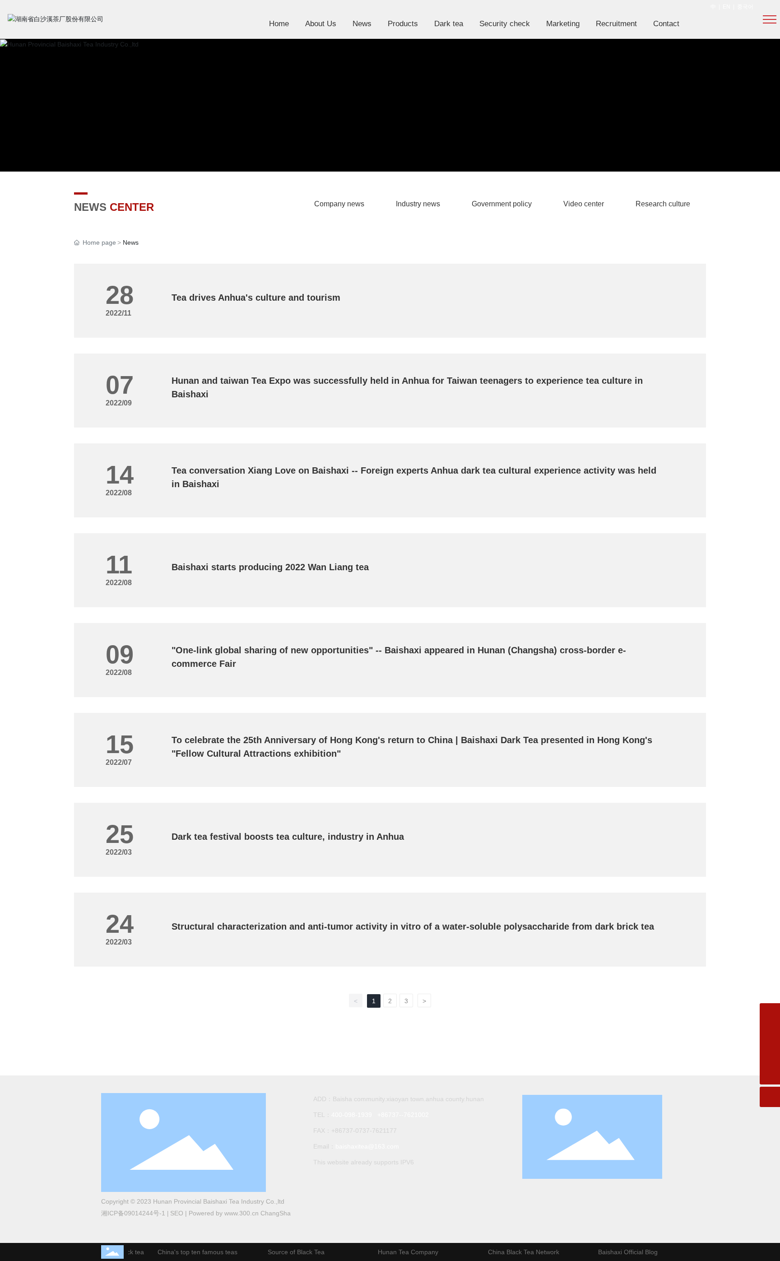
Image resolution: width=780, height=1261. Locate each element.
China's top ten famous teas (191, 1252)
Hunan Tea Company (401, 1252)
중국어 (745, 7)
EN (726, 7)
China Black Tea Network (516, 1252)
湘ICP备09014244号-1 (133, 1213)
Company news (339, 204)
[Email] (770, 1034)
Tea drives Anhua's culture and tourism (256, 297)
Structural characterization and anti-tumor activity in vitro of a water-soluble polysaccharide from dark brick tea (413, 926)
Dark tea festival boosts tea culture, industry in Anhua (288, 837)
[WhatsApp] (770, 1013)
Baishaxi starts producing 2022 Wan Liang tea (270, 567)
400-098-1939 (351, 1114)
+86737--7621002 (403, 1114)
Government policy (502, 204)
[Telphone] (770, 1054)
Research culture (663, 204)
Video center (583, 204)
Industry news (418, 204)
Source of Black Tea (289, 1252)
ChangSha (275, 1213)
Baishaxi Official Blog (621, 1252)
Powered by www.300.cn (224, 1213)
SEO (176, 1213)
